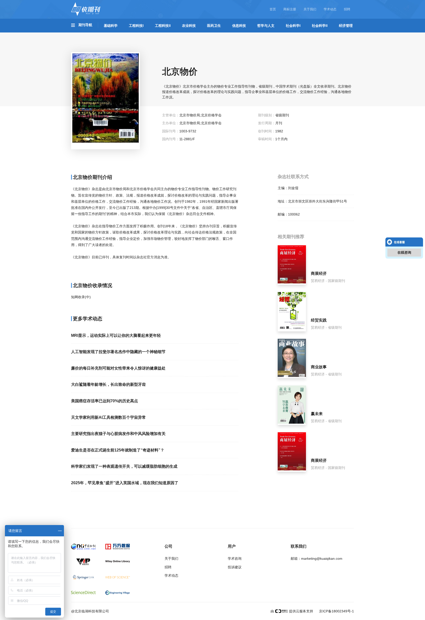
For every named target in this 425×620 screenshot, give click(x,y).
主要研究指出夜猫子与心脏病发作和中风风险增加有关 (118, 434)
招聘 (347, 9)
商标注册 (289, 9)
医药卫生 (214, 26)
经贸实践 (319, 320)
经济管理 (346, 26)
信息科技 (239, 26)
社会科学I (293, 26)
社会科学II (320, 26)
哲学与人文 (265, 26)
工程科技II (163, 26)
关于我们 (310, 9)
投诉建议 (235, 567)
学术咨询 (235, 558)
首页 (273, 9)
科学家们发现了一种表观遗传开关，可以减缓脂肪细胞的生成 (124, 466)
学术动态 (330, 9)
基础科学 (111, 26)
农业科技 (189, 26)
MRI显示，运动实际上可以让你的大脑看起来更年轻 (116, 335)
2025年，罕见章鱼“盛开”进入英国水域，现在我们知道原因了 (124, 483)
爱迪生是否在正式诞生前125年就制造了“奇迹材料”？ (117, 450)
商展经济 (319, 273)
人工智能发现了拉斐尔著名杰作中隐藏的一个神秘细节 (118, 352)
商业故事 (319, 367)
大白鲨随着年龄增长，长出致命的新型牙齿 (108, 384)
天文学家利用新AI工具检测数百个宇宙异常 (108, 417)
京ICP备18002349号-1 (336, 611)
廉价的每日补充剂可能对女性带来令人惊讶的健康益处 (118, 368)
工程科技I (136, 26)
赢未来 (317, 414)
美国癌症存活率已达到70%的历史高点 (104, 401)
